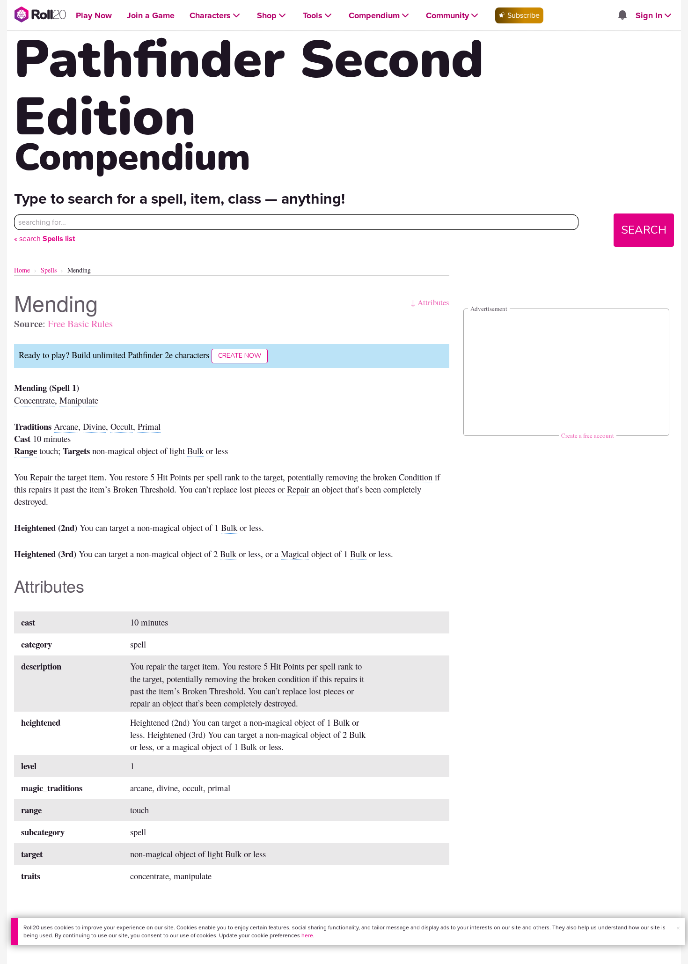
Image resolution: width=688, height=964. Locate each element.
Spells (49, 269)
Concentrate (34, 400)
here (307, 935)
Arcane (66, 426)
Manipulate (78, 400)
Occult (121, 426)
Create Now (239, 355)
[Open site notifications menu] (622, 16)
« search (44, 238)
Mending (30, 387)
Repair (41, 477)
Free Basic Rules (80, 323)
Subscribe (522, 15)
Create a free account (587, 435)
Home (22, 269)
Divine (94, 426)
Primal (149, 426)
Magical (295, 553)
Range (25, 450)
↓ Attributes (429, 302)
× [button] (678, 928)
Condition (415, 477)
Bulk (195, 450)
